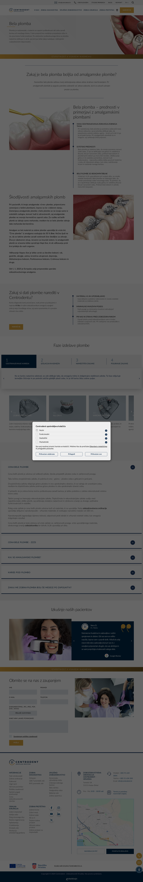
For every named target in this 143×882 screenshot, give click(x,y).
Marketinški (44, 442)
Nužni (41, 430)
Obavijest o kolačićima (98, 446)
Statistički (43, 438)
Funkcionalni (44, 434)
